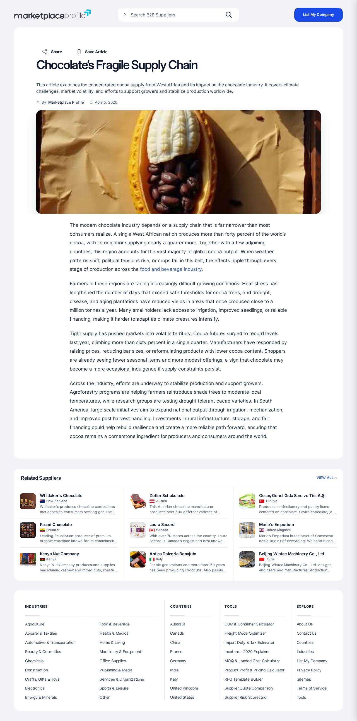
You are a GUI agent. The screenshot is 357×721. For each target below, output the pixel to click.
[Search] (229, 14)
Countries (181, 606)
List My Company (318, 14)
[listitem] (69, 504)
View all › (326, 478)
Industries (36, 606)
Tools (231, 606)
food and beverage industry (171, 269)
